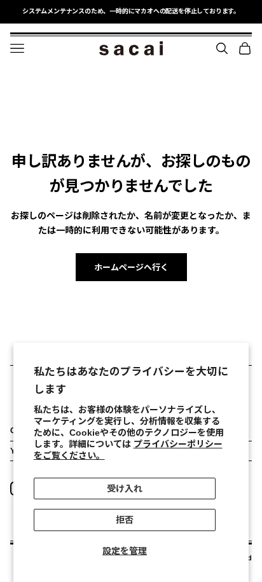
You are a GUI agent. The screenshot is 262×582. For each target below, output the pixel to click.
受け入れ (124, 488)
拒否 (125, 520)
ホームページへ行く (131, 267)
